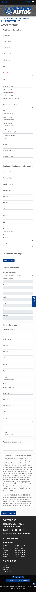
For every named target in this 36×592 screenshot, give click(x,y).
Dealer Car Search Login (6, 583)
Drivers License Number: (11, 99)
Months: (5, 144)
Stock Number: (8, 279)
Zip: (4, 80)
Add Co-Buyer (8, 260)
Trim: (4, 303)
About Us (6, 567)
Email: (5, 129)
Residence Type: (8, 150)
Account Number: (9, 333)
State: (5, 73)
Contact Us (6, 569)
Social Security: (8, 86)
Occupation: (7, 190)
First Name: (6, 35)
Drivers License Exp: (9, 111)
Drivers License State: (10, 105)
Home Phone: (7, 123)
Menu (28, 2)
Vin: (4, 309)
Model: (5, 297)
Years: (5, 138)
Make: (5, 291)
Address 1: (6, 54)
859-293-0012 (15, 530)
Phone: (5, 377)
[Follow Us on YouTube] (19, 577)
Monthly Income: (8, 184)
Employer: (6, 172)
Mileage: (5, 315)
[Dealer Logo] (18, 10)
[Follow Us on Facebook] (13, 577)
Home (5, 565)
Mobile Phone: (7, 117)
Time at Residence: (9, 135)
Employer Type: (8, 178)
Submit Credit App (8, 513)
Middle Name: (7, 42)
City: (4, 66)
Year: (4, 285)
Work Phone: (7, 229)
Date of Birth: (7, 92)
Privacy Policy (7, 571)
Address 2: (6, 60)
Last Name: (6, 48)
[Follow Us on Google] (22, 577)
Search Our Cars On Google (18, 581)
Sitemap (20, 583)
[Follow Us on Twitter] (16, 577)
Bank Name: (7, 339)
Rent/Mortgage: (8, 156)
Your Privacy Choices (27, 583)
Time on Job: (7, 235)
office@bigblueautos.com (17, 533)
